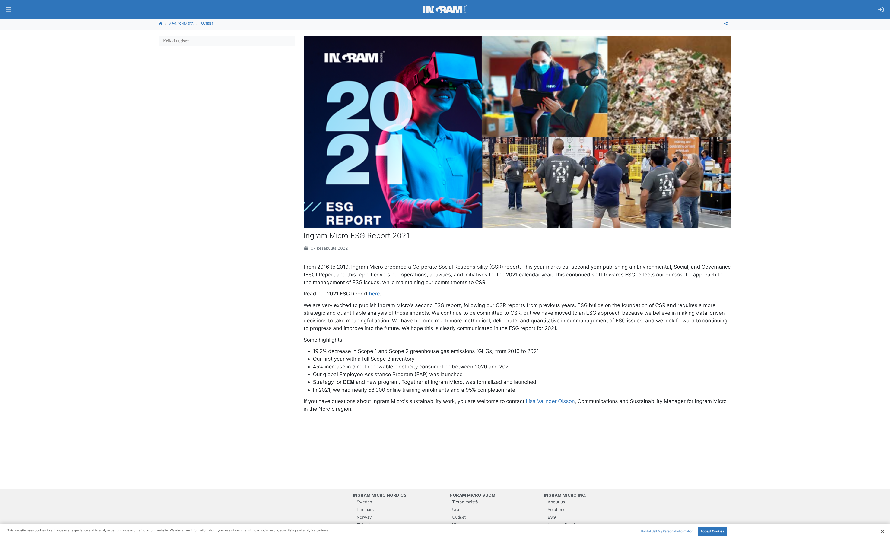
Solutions (556, 509)
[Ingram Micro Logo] (445, 9)
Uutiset (207, 23)
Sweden (364, 501)
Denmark (365, 509)
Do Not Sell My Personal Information (667, 531)
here (374, 293)
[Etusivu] (164, 23)
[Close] (882, 531)
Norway (364, 517)
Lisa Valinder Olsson (550, 401)
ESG (552, 517)
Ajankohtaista (181, 23)
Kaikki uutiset (176, 40)
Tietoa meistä (465, 501)
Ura (455, 509)
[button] (8, 9)
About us (556, 501)
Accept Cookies (712, 531)
